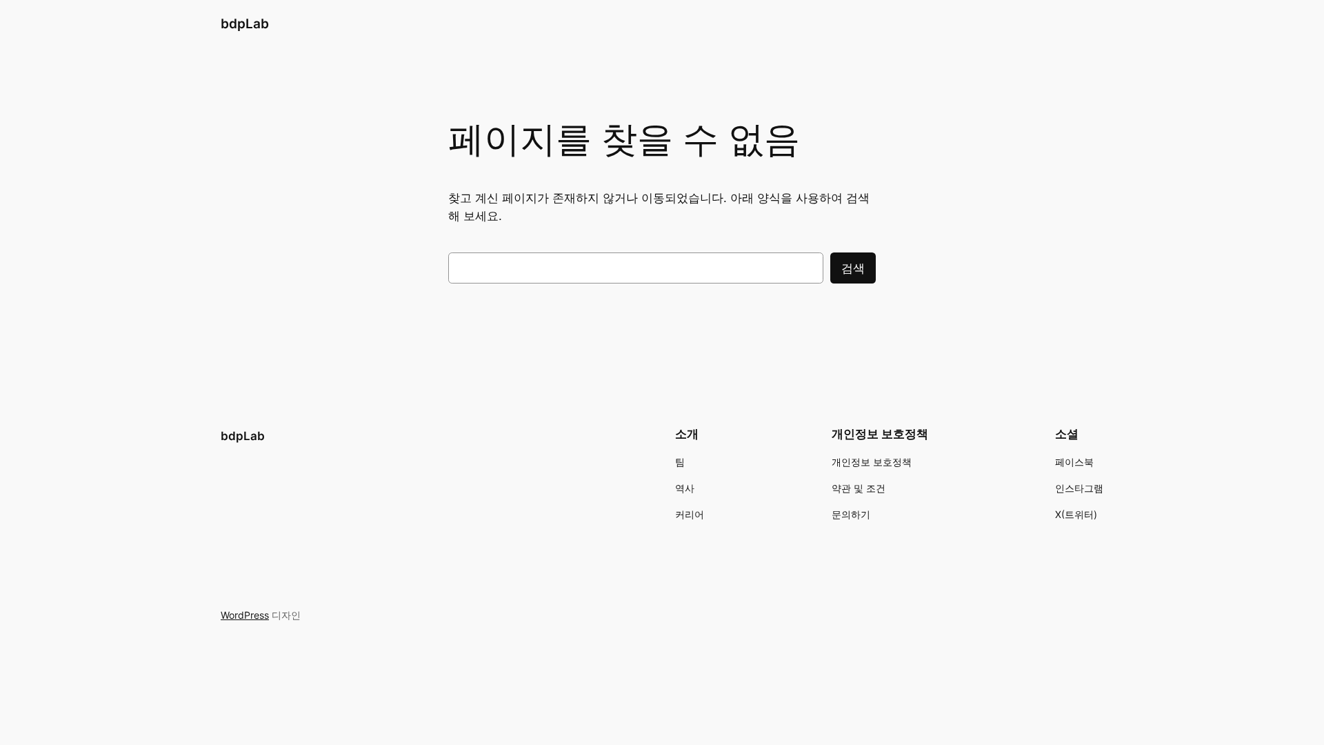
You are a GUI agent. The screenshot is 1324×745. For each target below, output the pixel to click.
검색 (853, 268)
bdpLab (245, 23)
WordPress (245, 615)
